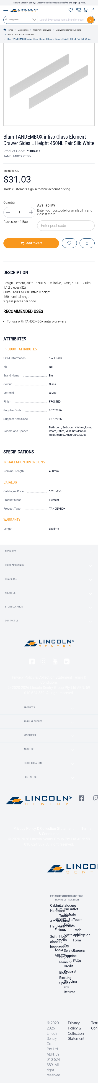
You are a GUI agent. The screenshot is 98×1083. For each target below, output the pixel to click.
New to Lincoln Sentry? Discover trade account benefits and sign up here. (49, 2)
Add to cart (34, 243)
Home (10, 30)
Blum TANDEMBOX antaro (21, 34)
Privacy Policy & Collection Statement (42, 677)
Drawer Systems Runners (68, 30)
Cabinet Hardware (42, 30)
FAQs (77, 961)
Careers (79, 951)
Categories (23, 30)
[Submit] (91, 19)
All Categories (11, 19)
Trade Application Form (81, 935)
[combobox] (49, 19)
